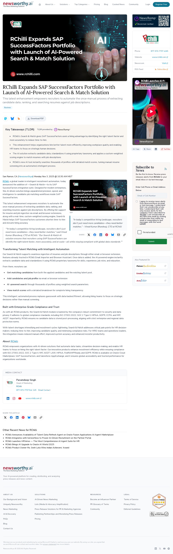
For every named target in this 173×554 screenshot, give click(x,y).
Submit (151, 241)
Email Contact (44, 390)
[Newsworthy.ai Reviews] (159, 501)
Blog (106, 4)
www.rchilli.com (32, 398)
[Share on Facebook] (94, 234)
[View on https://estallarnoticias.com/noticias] (151, 273)
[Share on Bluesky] (112, 234)
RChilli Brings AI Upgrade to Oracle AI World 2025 (29, 444)
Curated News (118, 4)
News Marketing (10, 509)
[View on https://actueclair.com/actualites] (151, 280)
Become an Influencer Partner (103, 499)
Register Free (161, 4)
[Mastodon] (5, 118)
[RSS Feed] (19, 118)
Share (148, 149)
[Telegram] (169, 549)
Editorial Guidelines (132, 509)
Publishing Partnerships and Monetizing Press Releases (58, 514)
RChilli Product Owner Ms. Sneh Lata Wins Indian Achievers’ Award (37, 447)
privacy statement (49, 544)
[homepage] (40, 4)
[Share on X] (88, 234)
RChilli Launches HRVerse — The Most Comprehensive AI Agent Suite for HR (42, 441)
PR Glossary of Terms (99, 504)
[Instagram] (13, 398)
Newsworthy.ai (26, 176)
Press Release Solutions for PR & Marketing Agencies (58, 509)
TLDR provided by (44, 129)
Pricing (97, 4)
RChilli (6, 181)
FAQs (5, 519)
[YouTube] (19, 398)
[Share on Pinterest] (106, 234)
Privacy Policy (129, 504)
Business (7, 107)
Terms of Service (131, 499)
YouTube (167, 149)
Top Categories (80, 4)
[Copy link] (124, 234)
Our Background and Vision (15, 499)
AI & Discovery (9, 514)
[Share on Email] (118, 234)
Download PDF (37, 118)
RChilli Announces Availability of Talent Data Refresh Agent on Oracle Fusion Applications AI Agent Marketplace (59, 434)
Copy (137, 149)
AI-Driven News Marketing (46, 499)
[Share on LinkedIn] (100, 234)
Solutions (64, 4)
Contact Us (8, 528)
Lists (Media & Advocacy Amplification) (51, 504)
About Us (49, 4)
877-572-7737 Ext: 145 (26, 390)
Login (148, 4)
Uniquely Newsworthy (12, 504)
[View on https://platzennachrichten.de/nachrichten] (151, 266)
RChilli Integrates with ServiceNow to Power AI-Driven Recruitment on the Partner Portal (48, 437)
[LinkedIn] (8, 398)
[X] (160, 549)
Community (133, 4)
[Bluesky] (12, 118)
